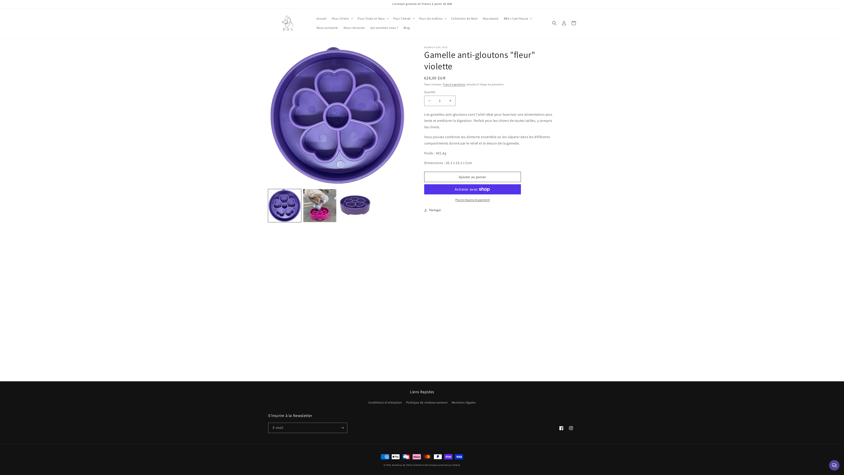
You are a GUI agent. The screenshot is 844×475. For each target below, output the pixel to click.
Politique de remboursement (427, 402)
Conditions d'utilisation (385, 402)
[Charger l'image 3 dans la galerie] (354, 205)
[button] (342, 18)
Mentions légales (464, 402)
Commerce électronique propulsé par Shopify (436, 465)
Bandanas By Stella (402, 465)
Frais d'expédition (454, 84)
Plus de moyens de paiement (472, 199)
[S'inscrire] (342, 428)
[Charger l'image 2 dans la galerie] (319, 205)
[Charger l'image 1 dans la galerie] (284, 205)
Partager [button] (435, 210)
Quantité (429, 92)
